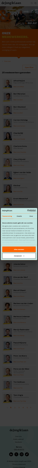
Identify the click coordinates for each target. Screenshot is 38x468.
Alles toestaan (19, 249)
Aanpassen (18, 256)
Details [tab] (19, 216)
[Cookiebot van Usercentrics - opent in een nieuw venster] (27, 210)
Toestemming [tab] (7, 216)
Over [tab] (31, 216)
